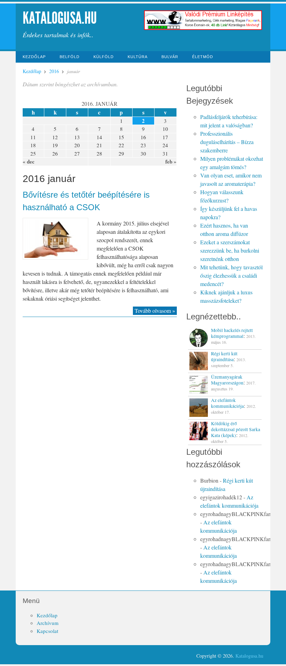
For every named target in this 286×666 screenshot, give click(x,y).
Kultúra (138, 57)
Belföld (70, 57)
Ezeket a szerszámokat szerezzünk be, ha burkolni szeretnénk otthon (229, 250)
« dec (29, 161)
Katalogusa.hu (60, 18)
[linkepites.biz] (203, 29)
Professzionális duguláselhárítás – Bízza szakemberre (227, 142)
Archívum (48, 622)
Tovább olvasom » (155, 310)
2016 (54, 71)
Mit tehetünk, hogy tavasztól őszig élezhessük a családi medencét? (231, 275)
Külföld (103, 57)
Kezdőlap (34, 57)
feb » (170, 161)
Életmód (202, 57)
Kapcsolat (47, 630)
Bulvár (169, 57)
